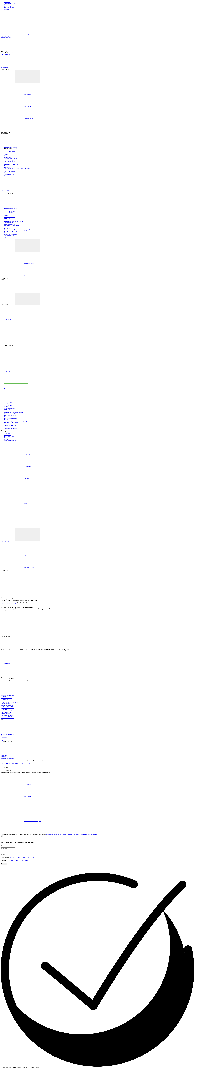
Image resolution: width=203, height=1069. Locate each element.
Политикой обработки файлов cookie (56, 834)
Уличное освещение (6, 713)
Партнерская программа (7, 758)
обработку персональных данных (19, 860)
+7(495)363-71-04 (5, 68)
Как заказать (4, 737)
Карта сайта (28, 763)
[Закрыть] (1, 845)
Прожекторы (4, 699)
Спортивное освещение (7, 715)
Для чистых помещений (7, 708)
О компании (4, 733)
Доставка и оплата (6, 738)
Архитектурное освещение (8, 700)
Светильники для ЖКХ (7, 703)
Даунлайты (4, 709)
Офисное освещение (6, 698)
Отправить (3, 863)
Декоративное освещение (7, 712)
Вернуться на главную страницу (9, 603)
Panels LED (4, 696)
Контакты (3, 736)
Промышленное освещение (8, 706)
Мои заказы (4, 756)
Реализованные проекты (7, 734)
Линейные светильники (7, 695)
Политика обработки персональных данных (13, 763)
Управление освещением (7, 718)
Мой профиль (4, 755)
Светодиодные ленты (6, 716)
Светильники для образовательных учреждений (14, 710)
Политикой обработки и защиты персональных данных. (82, 834)
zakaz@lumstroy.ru (5, 54)
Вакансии (3, 740)
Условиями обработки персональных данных (21, 857)
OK (2, 836)
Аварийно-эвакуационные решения (10, 702)
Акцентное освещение (7, 705)
